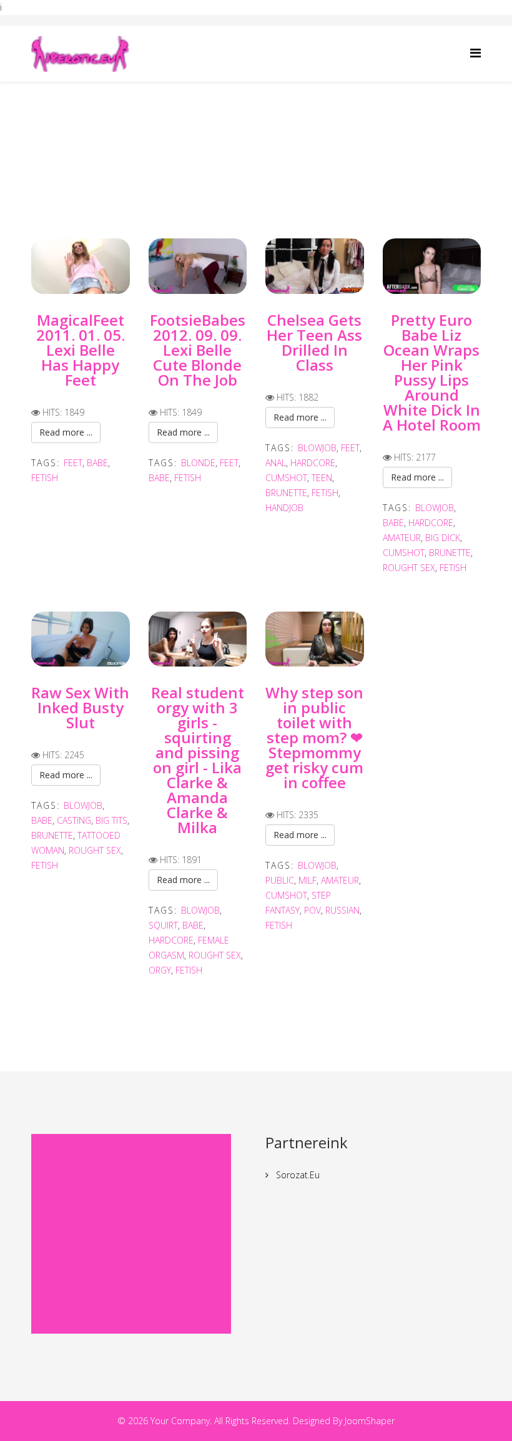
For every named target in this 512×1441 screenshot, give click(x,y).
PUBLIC (279, 880)
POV (312, 910)
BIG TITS (111, 820)
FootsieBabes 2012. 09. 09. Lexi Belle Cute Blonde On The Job (197, 350)
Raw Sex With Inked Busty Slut (80, 707)
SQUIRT (163, 925)
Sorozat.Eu (296, 1175)
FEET (73, 463)
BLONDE (198, 463)
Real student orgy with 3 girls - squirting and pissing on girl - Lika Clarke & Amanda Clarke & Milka (197, 760)
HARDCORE (312, 463)
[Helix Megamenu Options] (475, 53)
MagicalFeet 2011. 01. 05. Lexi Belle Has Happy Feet (80, 350)
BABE (97, 463)
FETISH (44, 478)
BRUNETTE (286, 493)
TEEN (322, 478)
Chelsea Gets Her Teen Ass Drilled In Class (314, 342)
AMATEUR (402, 538)
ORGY (160, 970)
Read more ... (65, 432)
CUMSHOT (286, 478)
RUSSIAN (342, 910)
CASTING (74, 820)
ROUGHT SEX (409, 568)
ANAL (275, 463)
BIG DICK (442, 538)
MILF (307, 880)
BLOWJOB (317, 448)
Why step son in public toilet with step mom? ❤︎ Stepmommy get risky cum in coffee (314, 737)
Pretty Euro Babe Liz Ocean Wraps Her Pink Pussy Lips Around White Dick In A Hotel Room (432, 372)
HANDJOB (284, 508)
